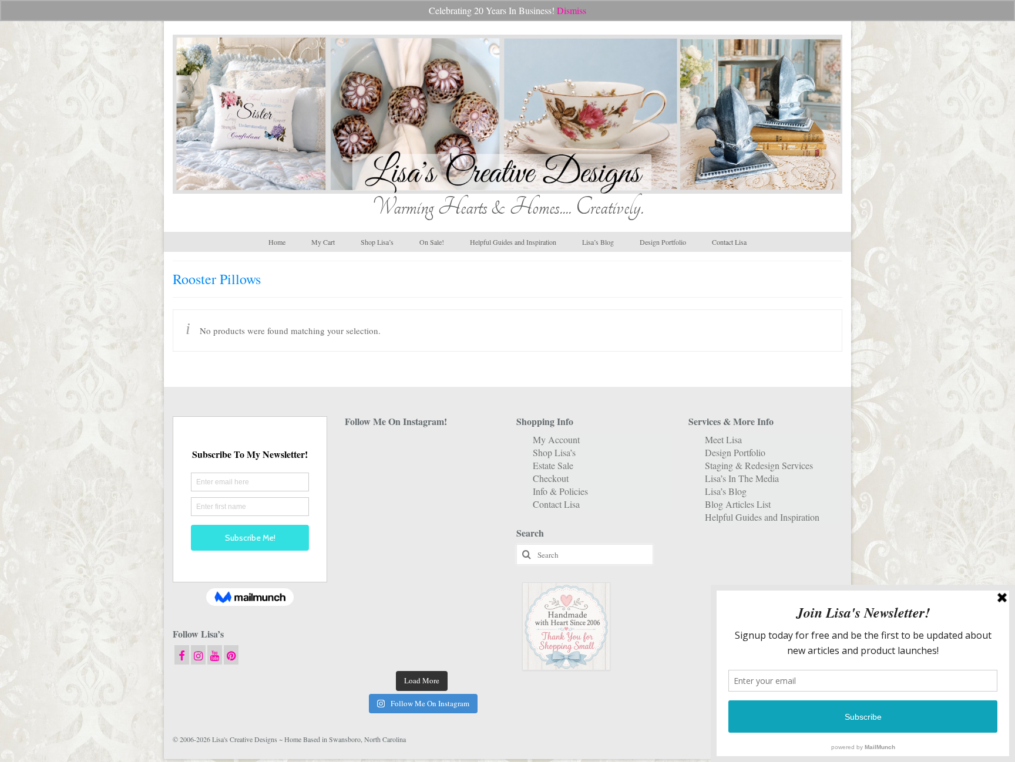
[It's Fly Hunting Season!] (475, 550)
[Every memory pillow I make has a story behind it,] (421, 518)
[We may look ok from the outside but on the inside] (368, 486)
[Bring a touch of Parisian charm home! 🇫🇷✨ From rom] (368, 615)
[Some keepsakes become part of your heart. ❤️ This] (475, 486)
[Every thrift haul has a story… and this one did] (421, 550)
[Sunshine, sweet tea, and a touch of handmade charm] (475, 518)
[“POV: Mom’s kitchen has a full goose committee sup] (368, 648)
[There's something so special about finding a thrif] (421, 583)
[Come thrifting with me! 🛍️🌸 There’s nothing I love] (475, 453)
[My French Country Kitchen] (368, 518)
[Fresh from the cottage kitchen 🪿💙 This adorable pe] (421, 648)
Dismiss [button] (571, 10)
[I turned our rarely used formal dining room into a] (368, 550)
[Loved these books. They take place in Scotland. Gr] (421, 486)
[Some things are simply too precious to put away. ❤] (475, 583)
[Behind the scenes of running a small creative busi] (368, 453)
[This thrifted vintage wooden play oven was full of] (475, 615)
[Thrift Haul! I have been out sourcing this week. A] (421, 615)
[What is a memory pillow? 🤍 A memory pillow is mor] (368, 583)
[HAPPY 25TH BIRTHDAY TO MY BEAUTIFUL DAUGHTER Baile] (421, 453)
